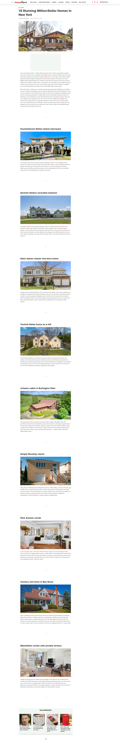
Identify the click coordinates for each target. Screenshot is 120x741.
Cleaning (61, 2)
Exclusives (33, 2)
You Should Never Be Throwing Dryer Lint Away (38, 729)
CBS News (47, 77)
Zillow (71, 50)
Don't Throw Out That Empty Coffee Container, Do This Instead (65, 729)
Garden (54, 2)
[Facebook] (92, 2)
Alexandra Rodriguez (24, 18)
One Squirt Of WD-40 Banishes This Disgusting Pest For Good (52, 729)
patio (32, 493)
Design (67, 2)
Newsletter (105, 2)
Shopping (74, 2)
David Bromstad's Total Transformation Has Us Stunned (25, 729)
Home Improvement (44, 2)
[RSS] (97, 2)
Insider (62, 97)
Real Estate (82, 2)
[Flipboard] (94, 2)
